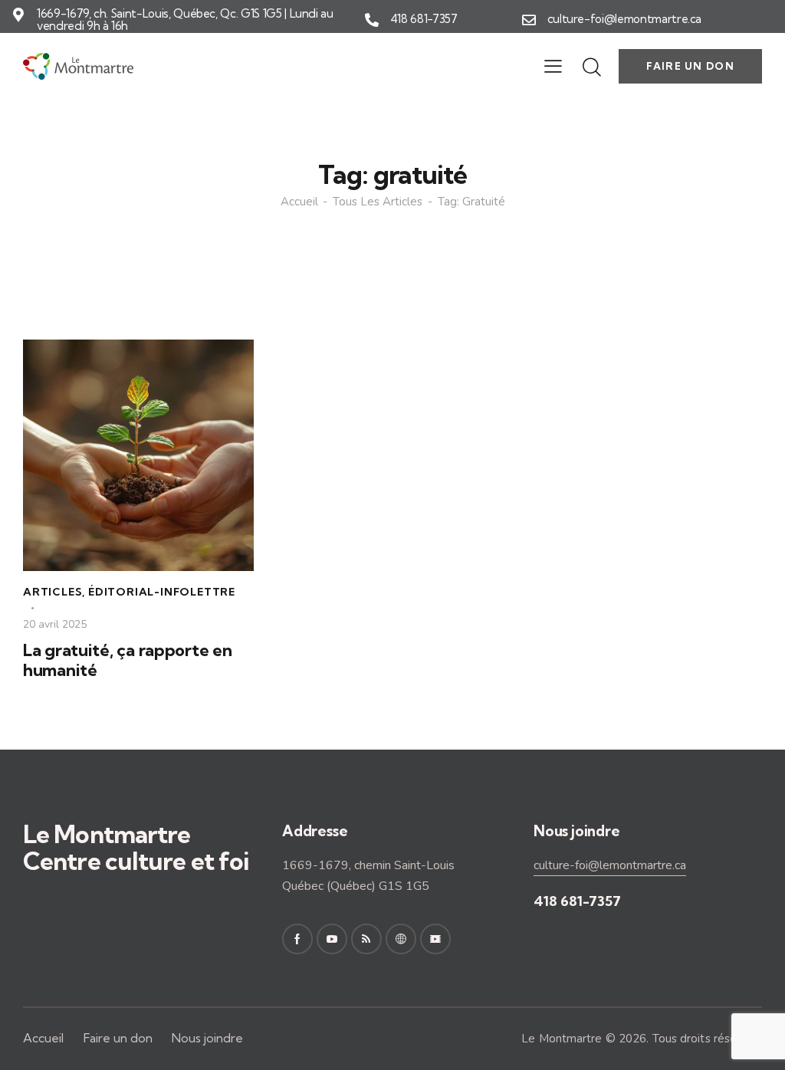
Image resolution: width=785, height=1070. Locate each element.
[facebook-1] (297, 939)
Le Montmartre (561, 1038)
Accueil (299, 202)
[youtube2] (332, 939)
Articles (52, 592)
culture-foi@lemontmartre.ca (624, 19)
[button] (553, 66)
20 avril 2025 (55, 624)
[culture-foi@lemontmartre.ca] (529, 20)
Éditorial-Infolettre (161, 592)
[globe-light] (401, 939)
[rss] (366, 939)
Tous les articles (377, 202)
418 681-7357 (424, 19)
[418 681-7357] (372, 20)
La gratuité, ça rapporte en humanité (127, 660)
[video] (435, 939)
